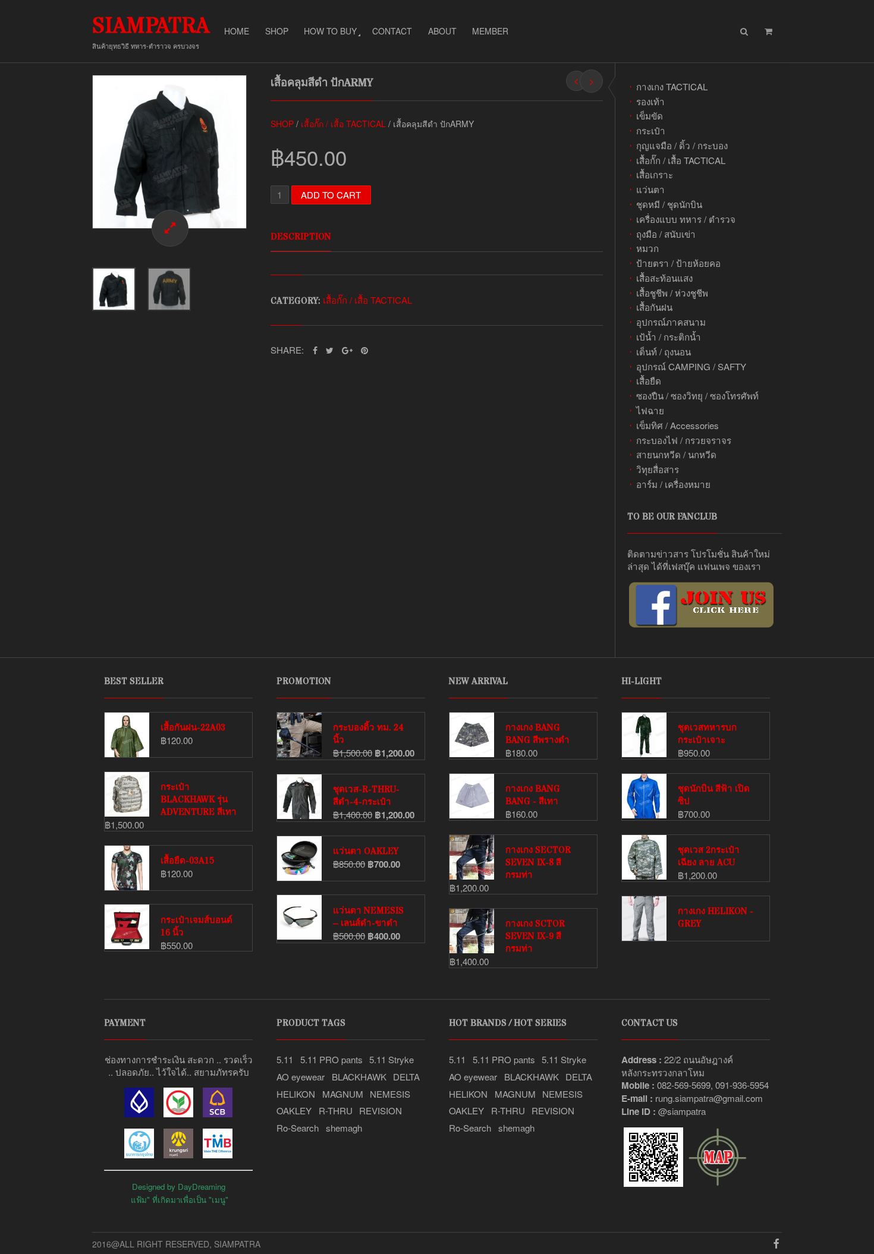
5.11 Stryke (391, 1059)
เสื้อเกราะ (654, 174)
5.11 (284, 1059)
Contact (392, 31)
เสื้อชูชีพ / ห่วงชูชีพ (672, 292)
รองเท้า (650, 101)
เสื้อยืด (648, 380)
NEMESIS (390, 1094)
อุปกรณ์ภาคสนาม (671, 322)
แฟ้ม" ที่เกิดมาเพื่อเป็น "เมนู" (179, 1199)
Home (236, 31)
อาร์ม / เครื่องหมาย (673, 484)
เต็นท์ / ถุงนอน (663, 351)
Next (259, 151)
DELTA (406, 1076)
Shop (276, 31)
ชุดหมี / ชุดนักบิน (669, 204)
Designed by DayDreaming (178, 1186)
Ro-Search (297, 1127)
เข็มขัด (649, 115)
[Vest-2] (169, 152)
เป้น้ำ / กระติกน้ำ (668, 336)
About (442, 31)
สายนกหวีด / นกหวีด (676, 454)
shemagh (344, 1127)
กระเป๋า (650, 130)
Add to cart (331, 194)
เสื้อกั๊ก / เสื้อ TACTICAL (680, 160)
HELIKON (295, 1094)
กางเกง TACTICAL (672, 86)
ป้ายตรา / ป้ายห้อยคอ (678, 263)
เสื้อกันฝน (654, 307)
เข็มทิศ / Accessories (677, 425)
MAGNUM (342, 1094)
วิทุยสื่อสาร (657, 469)
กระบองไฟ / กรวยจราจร (683, 440)
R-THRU (336, 1110)
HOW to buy (330, 31)
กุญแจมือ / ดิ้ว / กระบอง (682, 145)
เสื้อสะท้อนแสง (664, 278)
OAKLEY (294, 1110)
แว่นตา (650, 189)
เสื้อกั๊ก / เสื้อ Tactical (343, 124)
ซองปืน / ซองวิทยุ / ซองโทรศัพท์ (697, 395)
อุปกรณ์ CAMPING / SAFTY (691, 366)
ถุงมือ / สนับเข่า (666, 234)
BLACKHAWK (359, 1076)
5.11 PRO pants (331, 1059)
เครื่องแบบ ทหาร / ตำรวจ (685, 219)
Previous (80, 151)
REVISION (380, 1110)
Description (301, 237)
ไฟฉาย (650, 410)
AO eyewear (300, 1076)
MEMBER (490, 31)
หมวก (647, 248)
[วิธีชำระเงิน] (139, 1113)
